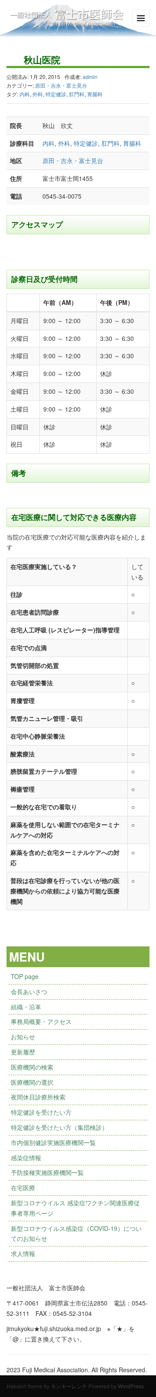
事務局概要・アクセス (41, 1021)
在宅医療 (23, 1187)
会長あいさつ (29, 991)
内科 (25, 94)
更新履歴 (23, 1051)
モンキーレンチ (69, 1386)
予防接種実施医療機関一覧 (47, 1172)
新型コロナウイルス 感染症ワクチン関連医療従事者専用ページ (75, 1207)
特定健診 (56, 94)
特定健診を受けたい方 (41, 1112)
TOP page (25, 976)
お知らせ (23, 1036)
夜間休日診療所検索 (38, 1097)
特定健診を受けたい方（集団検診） (59, 1127)
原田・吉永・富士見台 (61, 85)
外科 (37, 94)
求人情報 (23, 1253)
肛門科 (76, 94)
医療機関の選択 (32, 1082)
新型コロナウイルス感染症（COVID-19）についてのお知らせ (76, 1233)
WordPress (131, 1386)
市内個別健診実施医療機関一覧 (53, 1142)
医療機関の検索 (32, 1067)
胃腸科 (95, 94)
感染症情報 (26, 1157)
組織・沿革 (26, 1006)
